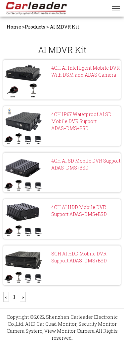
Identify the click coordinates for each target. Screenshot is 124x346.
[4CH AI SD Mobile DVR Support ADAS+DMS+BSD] (23, 172)
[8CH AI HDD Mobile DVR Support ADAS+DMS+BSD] (23, 265)
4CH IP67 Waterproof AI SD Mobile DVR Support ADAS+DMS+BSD (81, 121)
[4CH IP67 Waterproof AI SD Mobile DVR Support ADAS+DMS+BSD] (23, 126)
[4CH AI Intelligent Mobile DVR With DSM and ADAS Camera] (23, 80)
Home (14, 27)
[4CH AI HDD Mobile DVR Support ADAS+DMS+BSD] (23, 219)
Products (35, 27)
